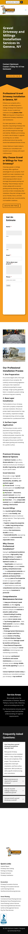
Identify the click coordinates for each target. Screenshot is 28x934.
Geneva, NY (12, 46)
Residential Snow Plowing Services (11, 901)
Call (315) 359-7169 (12, 2)
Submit (8, 285)
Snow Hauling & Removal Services (10, 905)
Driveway (3, 884)
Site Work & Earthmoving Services (10, 891)
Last (7, 249)
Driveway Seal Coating (7, 868)
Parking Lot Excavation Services (10, 886)
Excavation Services (12, 884)
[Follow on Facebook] (21, 2)
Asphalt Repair (5, 866)
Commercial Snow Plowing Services (11, 899)
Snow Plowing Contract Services (10, 903)
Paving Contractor (6, 873)
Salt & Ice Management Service (10, 908)
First (7, 236)
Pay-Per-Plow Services (7, 910)
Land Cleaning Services (7, 889)
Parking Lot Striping (6, 871)
